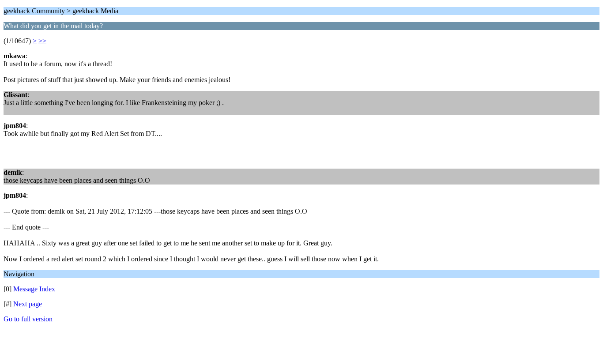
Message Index (34, 289)
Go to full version (28, 319)
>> (42, 41)
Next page (27, 304)
